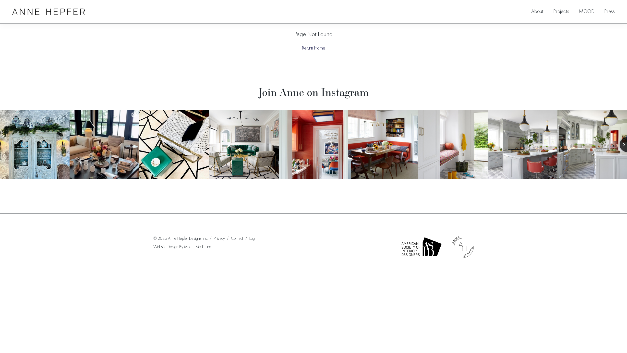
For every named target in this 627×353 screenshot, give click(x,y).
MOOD (586, 11)
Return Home (313, 48)
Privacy (219, 239)
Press (609, 11)
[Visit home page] (48, 12)
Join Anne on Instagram (314, 92)
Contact (237, 239)
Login (253, 239)
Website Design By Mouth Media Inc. (182, 247)
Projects (561, 11)
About (537, 11)
